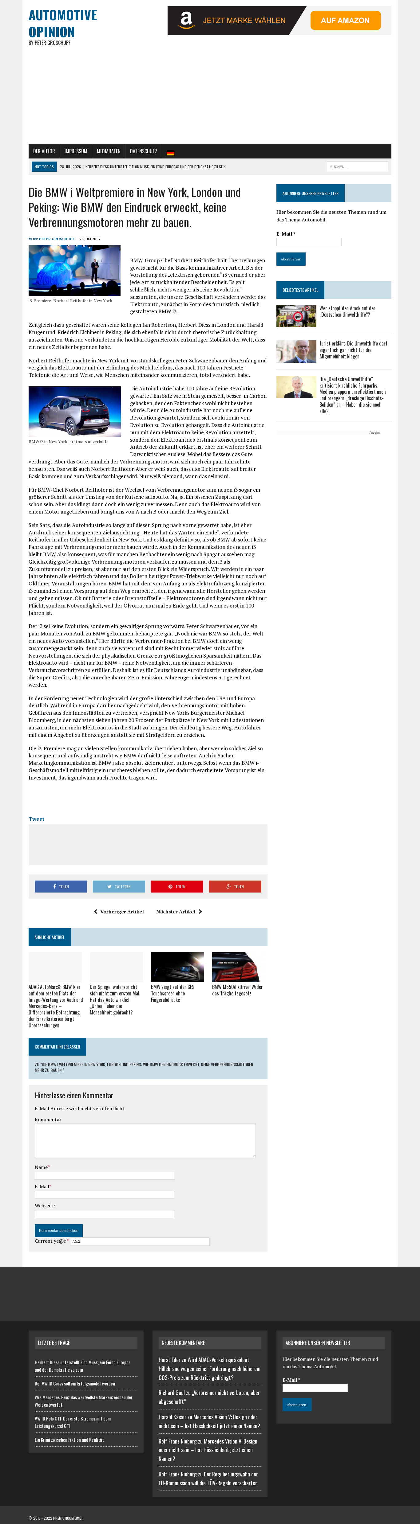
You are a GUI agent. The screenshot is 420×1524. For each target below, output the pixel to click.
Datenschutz (143, 151)
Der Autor (44, 151)
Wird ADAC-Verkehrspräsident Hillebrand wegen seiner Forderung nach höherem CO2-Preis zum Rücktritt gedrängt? (209, 1368)
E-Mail (42, 1186)
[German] (170, 151)
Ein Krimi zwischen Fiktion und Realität (69, 1439)
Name (41, 1167)
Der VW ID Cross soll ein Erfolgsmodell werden (75, 1383)
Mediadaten (109, 151)
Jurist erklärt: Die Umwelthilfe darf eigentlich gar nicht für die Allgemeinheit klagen (353, 350)
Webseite (45, 1205)
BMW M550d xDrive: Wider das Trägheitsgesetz (237, 990)
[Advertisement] (210, 98)
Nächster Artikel (176, 911)
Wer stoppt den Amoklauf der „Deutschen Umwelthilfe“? (347, 311)
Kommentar (48, 1119)
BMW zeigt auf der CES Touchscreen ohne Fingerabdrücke (172, 993)
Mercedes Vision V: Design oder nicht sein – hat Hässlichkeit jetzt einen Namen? (208, 1450)
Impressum (76, 151)
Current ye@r (52, 1240)
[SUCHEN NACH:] (357, 166)
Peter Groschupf (57, 238)
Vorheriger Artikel (122, 911)
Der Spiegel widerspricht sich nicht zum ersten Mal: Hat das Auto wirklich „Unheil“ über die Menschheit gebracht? (115, 999)
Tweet (36, 819)
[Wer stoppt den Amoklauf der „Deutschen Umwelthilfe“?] (296, 323)
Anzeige (375, 432)
